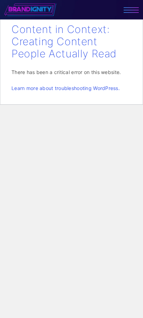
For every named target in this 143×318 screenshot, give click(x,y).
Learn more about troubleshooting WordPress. (65, 88)
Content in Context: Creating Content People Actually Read (64, 41)
